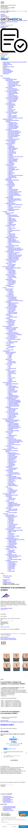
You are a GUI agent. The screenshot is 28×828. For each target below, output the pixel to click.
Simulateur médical (7, 582)
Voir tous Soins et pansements (12, 327)
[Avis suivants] (26, 753)
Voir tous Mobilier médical (11, 79)
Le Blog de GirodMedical (8, 797)
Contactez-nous (4, 15)
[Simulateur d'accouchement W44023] (3, 645)
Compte (2, 573)
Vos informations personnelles (9, 807)
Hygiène (5, 67)
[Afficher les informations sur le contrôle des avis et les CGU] (21, 743)
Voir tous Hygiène (9, 288)
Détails (2, 679)
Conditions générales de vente (9, 806)
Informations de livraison (8, 809)
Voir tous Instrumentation (11, 352)
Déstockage (6, 73)
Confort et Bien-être (7, 72)
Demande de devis (7, 800)
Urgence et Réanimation (8, 71)
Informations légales (7, 808)
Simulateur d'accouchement (8, 583)
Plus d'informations (4, 720)
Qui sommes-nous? (7, 796)
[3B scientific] (5, 598)
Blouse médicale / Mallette (8, 66)
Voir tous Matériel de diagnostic (12, 120)
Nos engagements (6, 798)
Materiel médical (6, 579)
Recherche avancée (4, 26)
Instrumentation (6, 68)
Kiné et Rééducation (7, 70)
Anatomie (5, 65)
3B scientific (5, 731)
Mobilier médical (6, 63)
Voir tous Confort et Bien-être (12, 450)
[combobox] (7, 25)
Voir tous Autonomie (10, 514)
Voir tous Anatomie (10, 212)
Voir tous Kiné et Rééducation (12, 383)
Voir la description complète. (6, 608)
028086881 (3, 14)
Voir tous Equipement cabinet (12, 494)
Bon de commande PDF (8, 802)
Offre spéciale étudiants (8, 799)
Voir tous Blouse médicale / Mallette (13, 267)
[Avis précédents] (1, 753)
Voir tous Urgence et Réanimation (13, 420)
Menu (2, 75)
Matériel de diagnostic (7, 64)
